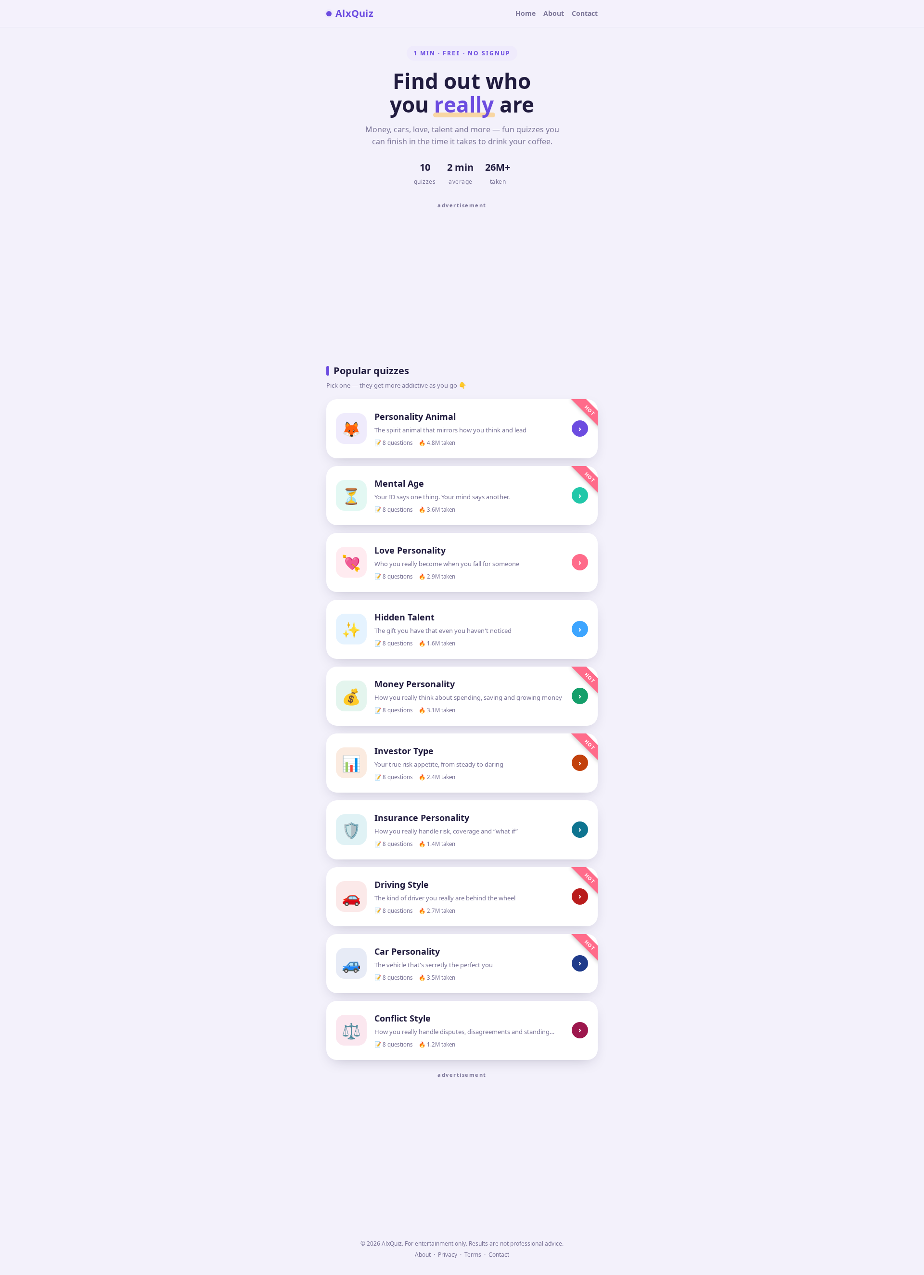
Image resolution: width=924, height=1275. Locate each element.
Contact (585, 13)
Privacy (447, 1254)
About (553, 13)
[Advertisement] (462, 280)
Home (525, 13)
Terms (472, 1254)
